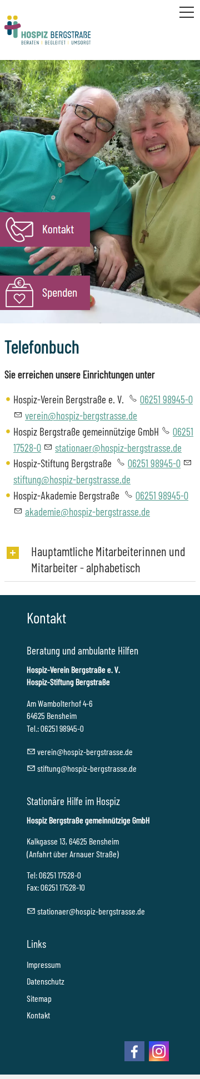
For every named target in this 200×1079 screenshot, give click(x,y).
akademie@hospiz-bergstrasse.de (87, 511)
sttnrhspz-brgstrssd (116, 447)
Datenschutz (45, 981)
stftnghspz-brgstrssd (85, 768)
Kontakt (38, 1015)
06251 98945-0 (166, 399)
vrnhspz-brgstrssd (79, 415)
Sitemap (39, 998)
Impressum (44, 964)
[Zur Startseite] (47, 30)
